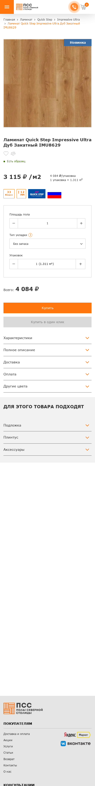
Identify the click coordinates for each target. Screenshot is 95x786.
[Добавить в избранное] (6, 153)
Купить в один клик (47, 322)
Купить (47, 308)
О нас (7, 771)
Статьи (8, 752)
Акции (7, 740)
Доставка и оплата (16, 734)
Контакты (10, 765)
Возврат (9, 759)
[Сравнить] (13, 153)
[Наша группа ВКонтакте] (76, 743)
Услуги (8, 746)
